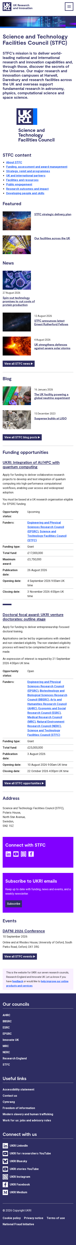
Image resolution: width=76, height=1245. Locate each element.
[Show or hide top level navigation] (69, 6)
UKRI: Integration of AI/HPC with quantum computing (31, 464)
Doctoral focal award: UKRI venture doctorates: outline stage (33, 616)
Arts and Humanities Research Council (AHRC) (47, 704)
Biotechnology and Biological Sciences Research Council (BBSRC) (47, 695)
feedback (17, 981)
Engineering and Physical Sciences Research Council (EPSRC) (45, 527)
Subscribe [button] (13, 903)
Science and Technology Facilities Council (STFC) (46, 536)
